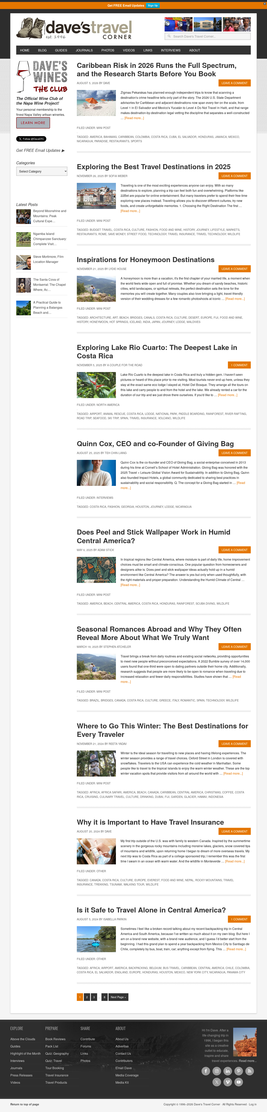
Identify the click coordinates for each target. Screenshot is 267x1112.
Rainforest (214, 414)
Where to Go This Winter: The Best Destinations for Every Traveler (162, 729)
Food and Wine (170, 230)
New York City (197, 972)
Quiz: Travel (53, 1060)
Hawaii (202, 797)
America (96, 137)
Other (101, 871)
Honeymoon (99, 322)
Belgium (155, 968)
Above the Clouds (22, 1039)
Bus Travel (171, 968)
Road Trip (84, 418)
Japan (156, 322)
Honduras (205, 137)
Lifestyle (217, 230)
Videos (15, 1082)
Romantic (187, 700)
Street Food (136, 234)
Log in (253, 1104)
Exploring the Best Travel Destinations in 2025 (154, 166)
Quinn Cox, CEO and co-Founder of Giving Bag (155, 443)
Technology (157, 234)
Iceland (135, 322)
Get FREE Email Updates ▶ (40, 150)
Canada (120, 700)
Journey (202, 230)
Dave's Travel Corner (75, 29)
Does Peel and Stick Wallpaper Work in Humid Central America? (153, 536)
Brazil (94, 700)
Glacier (190, 797)
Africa (95, 792)
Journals (16, 1068)
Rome (102, 234)
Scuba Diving (205, 603)
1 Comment (239, 365)
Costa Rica (159, 137)
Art (115, 317)
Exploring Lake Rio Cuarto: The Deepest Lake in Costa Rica (157, 351)
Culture (138, 230)
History (189, 230)
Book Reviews (55, 1039)
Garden (177, 797)
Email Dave (124, 1068)
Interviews (105, 498)
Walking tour (134, 884)
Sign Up (153, 5)
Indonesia (215, 797)
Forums (86, 1046)
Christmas (213, 792)
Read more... (248, 1060)
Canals (149, 317)
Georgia (127, 507)
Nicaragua (85, 141)
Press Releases (21, 1075)
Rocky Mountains (208, 880)
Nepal (189, 880)
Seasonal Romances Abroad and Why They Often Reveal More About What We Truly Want (159, 633)
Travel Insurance (181, 234)
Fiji (216, 317)
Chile (230, 968)
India (146, 322)
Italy (175, 700)
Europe (206, 317)
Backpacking (138, 968)
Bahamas (110, 137)
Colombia (142, 137)
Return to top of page (24, 1104)
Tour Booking (54, 1068)
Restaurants (119, 141)
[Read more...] (134, 118)
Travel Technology (211, 234)
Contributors (124, 1060)
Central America (127, 603)
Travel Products (56, 1082)
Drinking (146, 797)
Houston (142, 507)
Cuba (173, 137)
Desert (193, 317)
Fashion (152, 230)
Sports (136, 141)
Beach (124, 317)
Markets (232, 230)
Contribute (88, 1039)
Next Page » (118, 997)
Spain (124, 418)
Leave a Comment (235, 83)
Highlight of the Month (25, 1053)
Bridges (136, 317)
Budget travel (101, 230)
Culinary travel (112, 797)
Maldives (193, 322)
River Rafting (235, 414)
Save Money (116, 234)
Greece (165, 700)
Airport (96, 414)
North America (108, 405)
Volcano (164, 418)
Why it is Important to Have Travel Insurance (150, 822)
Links (84, 1053)
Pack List (51, 1046)
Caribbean (126, 137)
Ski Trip (113, 418)
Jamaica (221, 137)
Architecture (100, 317)
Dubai (159, 797)
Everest (153, 880)
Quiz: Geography (57, 1053)
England (121, 972)
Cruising (91, 797)
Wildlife (234, 234)
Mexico (233, 137)
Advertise (122, 1046)
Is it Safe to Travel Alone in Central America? (151, 909)
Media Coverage (127, 1075)
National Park (166, 414)
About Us (122, 1039)
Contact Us (123, 1053)
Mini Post (104, 128)
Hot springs (118, 322)
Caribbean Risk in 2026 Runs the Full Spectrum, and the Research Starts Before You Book (157, 69)
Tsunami (116, 884)
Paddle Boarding (191, 414)
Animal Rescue (114, 414)
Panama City (236, 972)
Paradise (101, 141)
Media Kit (122, 1082)
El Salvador (187, 137)
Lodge (180, 322)
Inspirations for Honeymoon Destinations (146, 259)
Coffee (227, 792)
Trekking (101, 884)
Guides (15, 1046)
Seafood (99, 418)
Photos (85, 1060)
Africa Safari (111, 792)
